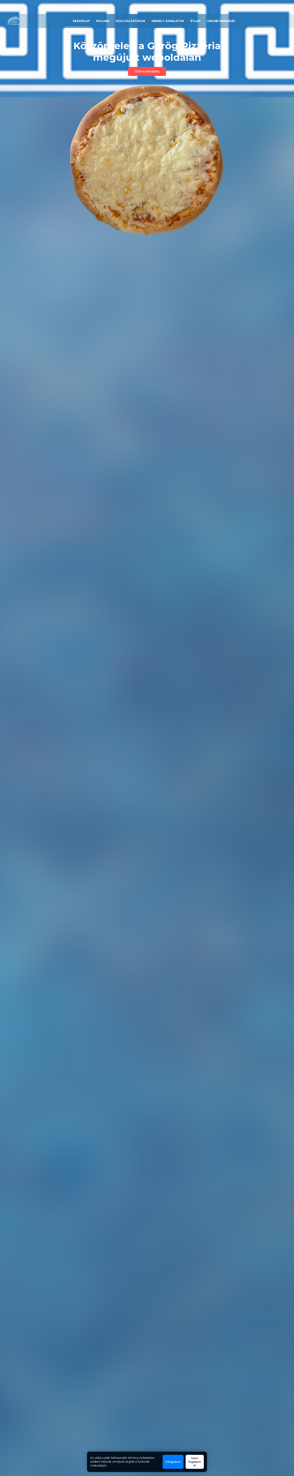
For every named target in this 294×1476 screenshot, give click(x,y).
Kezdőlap (81, 21)
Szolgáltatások (130, 21)
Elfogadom (173, 1462)
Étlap (195, 21)
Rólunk (102, 21)
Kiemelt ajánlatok (168, 21)
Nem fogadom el (194, 1461)
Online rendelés (221, 21)
